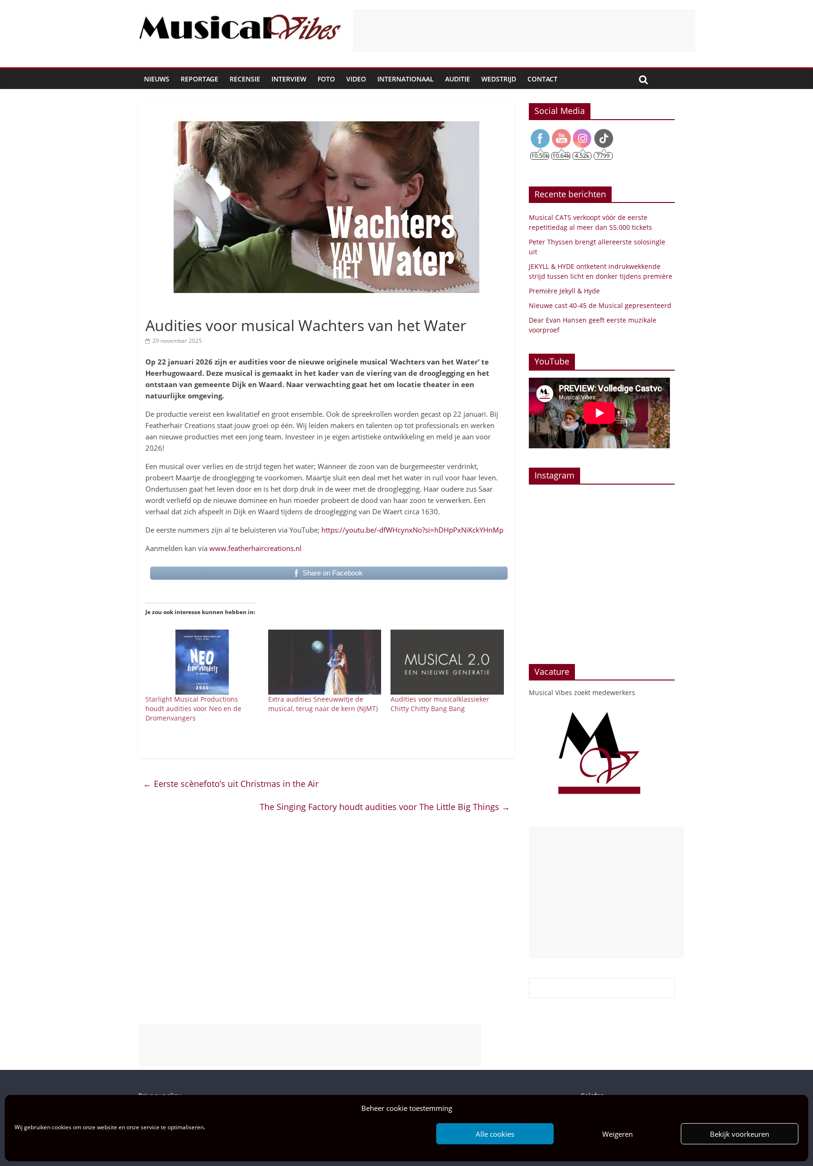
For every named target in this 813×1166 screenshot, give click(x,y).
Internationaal (405, 78)
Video (356, 78)
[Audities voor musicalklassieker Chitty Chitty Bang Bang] (447, 662)
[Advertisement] (524, 30)
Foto (326, 78)
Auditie (457, 78)
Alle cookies (495, 1134)
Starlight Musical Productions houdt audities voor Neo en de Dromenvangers (193, 708)
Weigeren (617, 1134)
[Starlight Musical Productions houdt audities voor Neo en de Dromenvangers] (202, 662)
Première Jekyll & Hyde (564, 290)
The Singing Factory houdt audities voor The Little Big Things (385, 806)
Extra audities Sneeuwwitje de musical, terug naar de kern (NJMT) (323, 704)
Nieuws (156, 78)
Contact (542, 78)
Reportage (199, 78)
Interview (288, 78)
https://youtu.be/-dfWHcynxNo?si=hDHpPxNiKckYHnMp (412, 529)
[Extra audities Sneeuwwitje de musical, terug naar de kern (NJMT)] (325, 662)
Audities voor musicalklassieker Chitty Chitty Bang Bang (440, 704)
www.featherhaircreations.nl (255, 548)
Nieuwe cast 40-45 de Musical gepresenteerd (600, 305)
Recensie (245, 78)
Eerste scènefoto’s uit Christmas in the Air (231, 783)
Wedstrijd (498, 78)
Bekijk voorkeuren (739, 1134)
